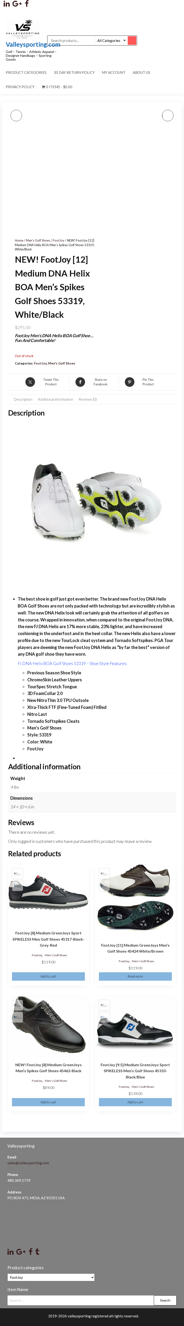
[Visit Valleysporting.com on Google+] (21, 1253)
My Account (114, 72)
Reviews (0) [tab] (88, 399)
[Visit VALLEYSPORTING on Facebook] (27, 5)
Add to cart (48, 976)
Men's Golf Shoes (38, 240)
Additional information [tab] (55, 399)
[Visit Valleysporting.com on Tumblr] (37, 1253)
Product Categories (26, 72)
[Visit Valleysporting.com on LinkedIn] (10, 1253)
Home (19, 240)
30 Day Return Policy (74, 72)
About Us (141, 72)
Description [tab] (23, 399)
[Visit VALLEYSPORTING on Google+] (17, 5)
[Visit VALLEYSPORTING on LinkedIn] (7, 5)
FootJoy (58, 240)
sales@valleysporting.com (28, 1163)
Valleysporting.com (33, 44)
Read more (135, 976)
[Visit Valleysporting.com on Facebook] (31, 1253)
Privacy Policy (20, 87)
